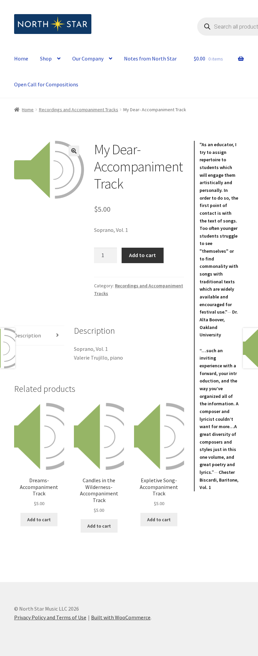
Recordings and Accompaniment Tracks (78, 110)
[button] (74, 151)
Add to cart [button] (39, 520)
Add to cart (142, 255)
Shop (46, 58)
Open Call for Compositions (46, 84)
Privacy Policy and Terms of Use (50, 617)
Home (21, 58)
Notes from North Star (150, 58)
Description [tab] (27, 335)
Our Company (87, 58)
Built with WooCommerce (120, 617)
